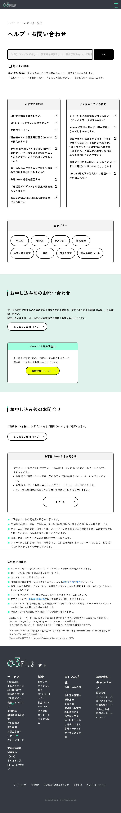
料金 (41, 677)
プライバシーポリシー (97, 784)
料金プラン (44, 681)
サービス (13, 677)
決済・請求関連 (22, 253)
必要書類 (69, 703)
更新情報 (101, 692)
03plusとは (13, 681)
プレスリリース (104, 696)
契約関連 (81, 240)
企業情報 (77, 784)
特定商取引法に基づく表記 (56, 784)
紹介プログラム (104, 701)
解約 (45, 253)
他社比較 (42, 710)
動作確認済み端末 (38, 598)
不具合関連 (66, 253)
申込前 (19, 240)
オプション (60, 240)
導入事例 (12, 727)
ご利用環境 (13, 723)
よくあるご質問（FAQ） (27, 326)
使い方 (40, 240)
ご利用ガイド (14, 698)
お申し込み (31, 808)
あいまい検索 (21, 66)
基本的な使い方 (15, 694)
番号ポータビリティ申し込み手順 (72, 733)
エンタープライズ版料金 (44, 719)
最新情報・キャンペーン (104, 682)
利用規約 (35, 784)
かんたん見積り (92, 808)
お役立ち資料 (14, 731)
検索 (104, 54)
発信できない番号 (72, 581)
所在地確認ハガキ (90, 253)
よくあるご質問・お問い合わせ (15, 764)
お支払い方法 (71, 716)
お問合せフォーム (41, 370)
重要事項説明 (14, 748)
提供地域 (12, 710)
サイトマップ (20, 784)
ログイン (60, 502)
